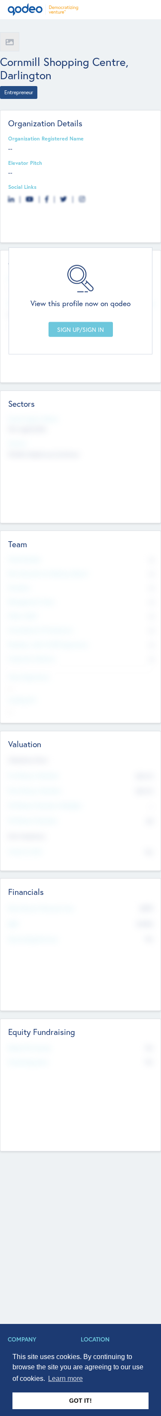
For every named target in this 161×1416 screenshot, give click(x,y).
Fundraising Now (28, 1061)
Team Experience (28, 677)
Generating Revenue (33, 939)
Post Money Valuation (34, 790)
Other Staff (22, 615)
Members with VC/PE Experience (48, 644)
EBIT (13, 924)
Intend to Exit (25, 851)
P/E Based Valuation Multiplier (45, 805)
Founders (19, 587)
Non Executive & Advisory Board (47, 573)
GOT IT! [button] (80, 1400)
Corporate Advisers (31, 658)
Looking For (22, 699)
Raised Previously (29, 1047)
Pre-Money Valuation (33, 775)
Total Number (24, 559)
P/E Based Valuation (33, 820)
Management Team (31, 601)
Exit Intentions (26, 836)
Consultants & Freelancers (40, 629)
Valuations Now (28, 760)
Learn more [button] (65, 1378)
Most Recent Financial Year (41, 908)
